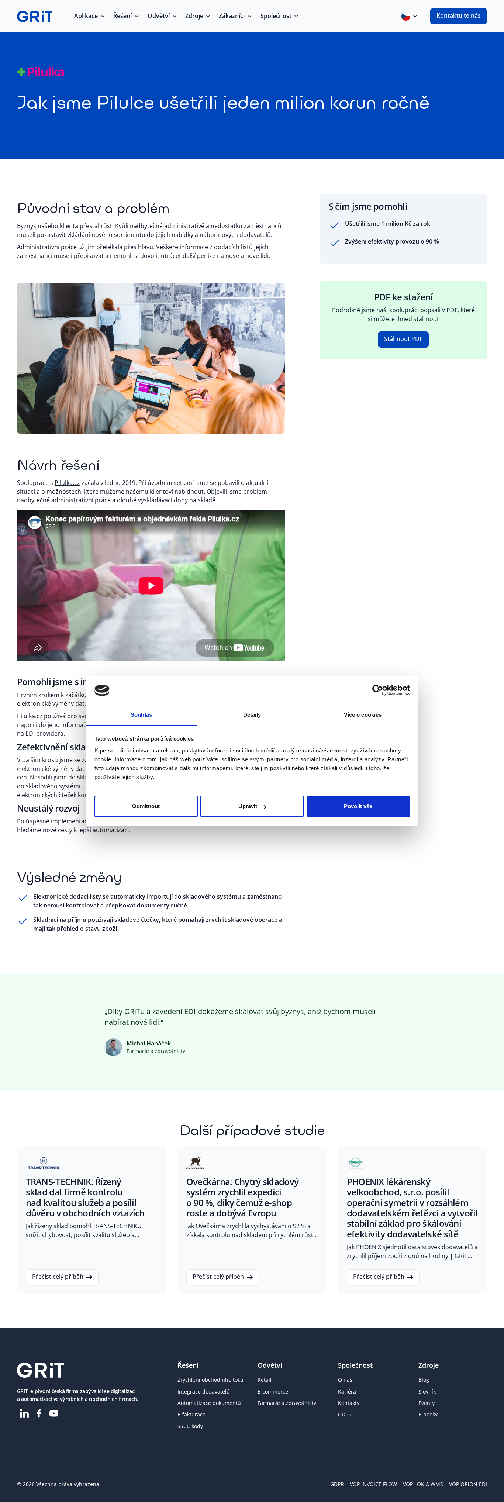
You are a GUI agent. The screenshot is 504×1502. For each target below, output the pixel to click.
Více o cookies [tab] (363, 715)
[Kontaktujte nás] (458, 16)
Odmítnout (146, 806)
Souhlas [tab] (141, 715)
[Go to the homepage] (40, 1370)
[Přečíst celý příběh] (91, 1220)
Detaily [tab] (252, 715)
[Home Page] (34, 16)
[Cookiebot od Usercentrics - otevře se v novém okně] (377, 690)
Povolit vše (358, 806)
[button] (89, 16)
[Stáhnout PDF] (403, 339)
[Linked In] (24, 1413)
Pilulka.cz (67, 483)
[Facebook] (39, 1413)
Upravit (247, 806)
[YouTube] (53, 1413)
